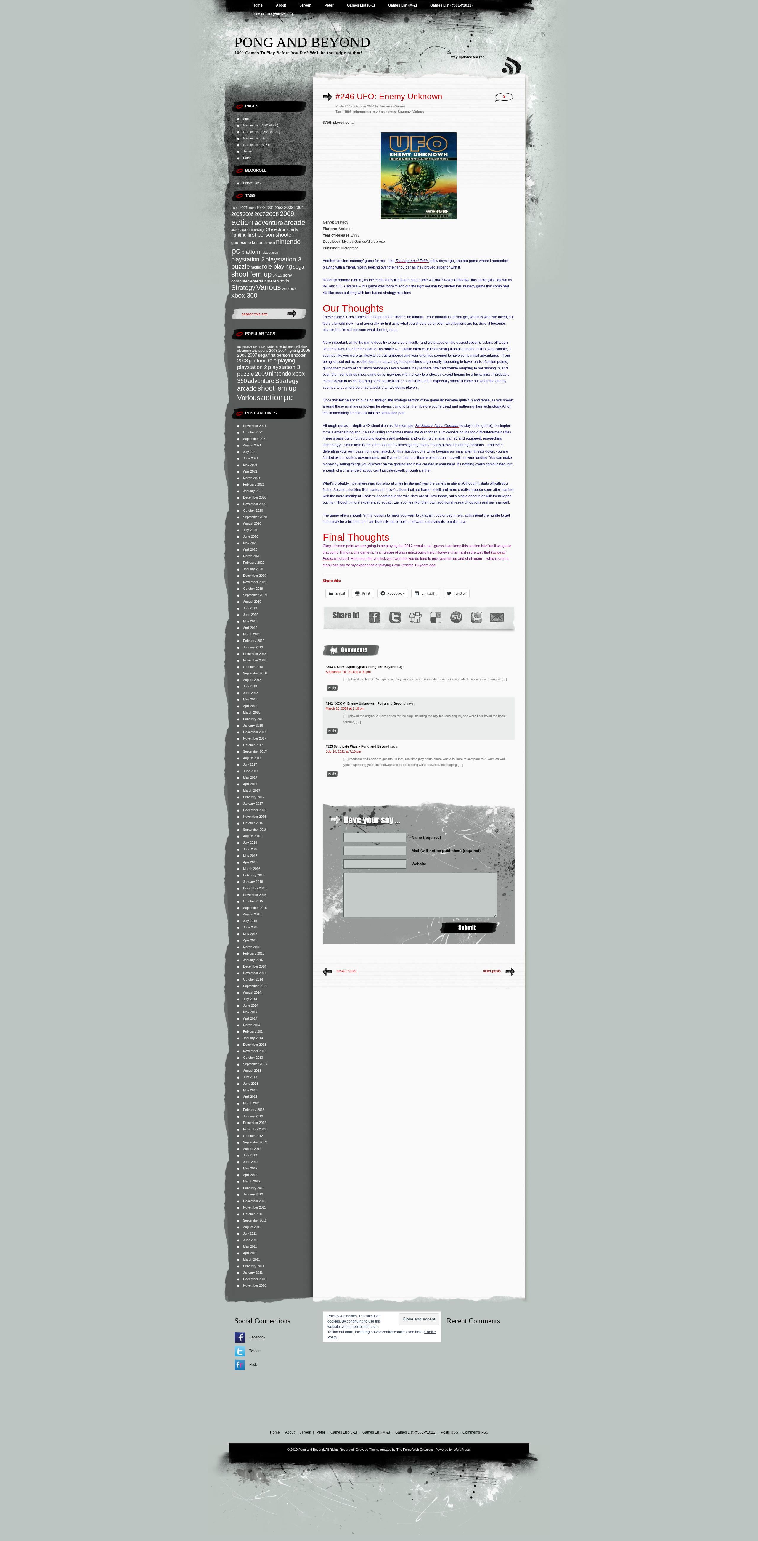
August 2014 (252, 992)
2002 (279, 208)
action (242, 222)
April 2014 (250, 1018)
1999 (260, 207)
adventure (269, 222)
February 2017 (253, 797)
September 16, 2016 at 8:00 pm (348, 672)
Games (399, 106)
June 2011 (250, 1240)
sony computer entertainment (274, 346)
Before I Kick (252, 183)
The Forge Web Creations (415, 1449)
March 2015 (251, 947)
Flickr (253, 1364)
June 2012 (250, 1162)
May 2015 (250, 934)
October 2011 (253, 1214)
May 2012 (250, 1168)
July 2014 (250, 999)
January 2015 (253, 960)
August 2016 (252, 836)
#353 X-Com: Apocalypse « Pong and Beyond (361, 667)
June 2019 (250, 614)
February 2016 (253, 875)
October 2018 (253, 667)
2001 (270, 207)
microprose (362, 111)
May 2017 (250, 777)
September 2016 (255, 829)
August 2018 (252, 680)
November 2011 (254, 1207)
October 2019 (253, 588)
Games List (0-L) (361, 5)
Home (258, 5)
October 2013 (253, 1057)
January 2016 (253, 881)
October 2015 (253, 901)
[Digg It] (415, 617)
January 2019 (253, 647)
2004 (299, 207)
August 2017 (252, 758)
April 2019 (250, 627)
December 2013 (254, 1044)
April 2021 (250, 471)
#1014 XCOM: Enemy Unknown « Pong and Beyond (366, 703)
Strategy (243, 287)
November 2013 (254, 1051)
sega (298, 267)
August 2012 (252, 1148)
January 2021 (253, 491)
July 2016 (250, 842)
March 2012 (251, 1181)
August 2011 (252, 1227)
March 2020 (251, 556)
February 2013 (253, 1109)
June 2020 (250, 536)
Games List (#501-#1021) (451, 5)
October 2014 (253, 979)
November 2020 (254, 504)
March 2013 (251, 1103)
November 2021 (254, 426)
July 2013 (250, 1077)
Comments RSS (475, 1432)
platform (251, 252)
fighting (239, 234)
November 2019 (254, 582)
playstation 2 (247, 259)
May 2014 (250, 1012)
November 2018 (254, 660)
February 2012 (253, 1188)
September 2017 (255, 751)
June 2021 (250, 458)
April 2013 (250, 1096)
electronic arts (284, 229)
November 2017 (254, 738)
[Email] (497, 617)
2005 (236, 214)
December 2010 (254, 1279)
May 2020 (250, 543)
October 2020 (253, 510)
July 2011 (250, 1233)
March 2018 (251, 712)
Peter (329, 5)
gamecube (241, 242)
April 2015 (250, 940)
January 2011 (253, 1272)
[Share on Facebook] (374, 617)
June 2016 (250, 849)
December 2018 (254, 653)
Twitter (254, 1351)
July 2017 (250, 764)
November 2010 (254, 1285)
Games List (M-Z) (402, 5)
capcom (245, 229)
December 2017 (254, 732)
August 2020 (252, 523)
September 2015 (255, 908)
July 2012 (250, 1155)
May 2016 (250, 855)
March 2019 (251, 634)
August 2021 (252, 445)
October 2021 (253, 432)
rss (482, 57)
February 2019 (253, 640)
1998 (252, 208)
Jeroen (305, 5)
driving (259, 230)
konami (259, 242)
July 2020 (250, 530)
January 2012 (253, 1194)
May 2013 (250, 1090)
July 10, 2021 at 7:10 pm (343, 751)
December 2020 (254, 497)
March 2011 (251, 1259)
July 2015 (250, 921)
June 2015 (250, 927)
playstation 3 (283, 259)
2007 (259, 214)
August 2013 (252, 1070)
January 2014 (253, 1038)
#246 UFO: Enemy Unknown (388, 96)
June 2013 (250, 1083)
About (281, 5)
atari (234, 230)
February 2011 (253, 1266)
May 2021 (250, 465)
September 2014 (255, 986)
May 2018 (250, 699)
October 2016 (253, 823)
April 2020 (250, 549)
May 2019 (250, 621)
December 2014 (254, 966)
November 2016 (254, 816)
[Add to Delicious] (435, 617)
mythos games (384, 111)
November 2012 (254, 1129)
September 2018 (255, 673)
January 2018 (253, 725)
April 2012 (250, 1175)
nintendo (288, 241)
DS (267, 229)
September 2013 (255, 1064)
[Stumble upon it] (456, 617)
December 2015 (254, 888)
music (270, 243)
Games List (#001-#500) (273, 14)
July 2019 (250, 608)
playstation (270, 252)
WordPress (462, 1449)
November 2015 (254, 894)
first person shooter (270, 235)
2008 (272, 214)
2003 (288, 207)
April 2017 (250, 784)
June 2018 (250, 693)
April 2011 (250, 1253)
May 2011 (250, 1246)
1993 (347, 111)
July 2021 (250, 452)
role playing (277, 266)
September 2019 (255, 595)
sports (283, 280)
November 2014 (254, 973)
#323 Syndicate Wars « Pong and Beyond (357, 746)
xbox (292, 288)
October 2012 (253, 1135)
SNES (277, 275)
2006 (248, 214)
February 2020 (253, 562)
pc (235, 251)
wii (284, 288)
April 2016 (250, 862)
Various (268, 287)
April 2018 (250, 706)
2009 (287, 213)
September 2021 (255, 439)
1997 (243, 208)
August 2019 (252, 601)
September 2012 (255, 1142)
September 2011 (254, 1220)
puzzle (240, 266)
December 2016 (254, 810)
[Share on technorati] (476, 617)
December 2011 (254, 1201)
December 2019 (254, 575)
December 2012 (254, 1122)
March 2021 (251, 478)
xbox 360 (244, 295)
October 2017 (253, 745)
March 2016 (251, 868)
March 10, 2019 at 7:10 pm (345, 708)
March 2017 (251, 790)
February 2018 (253, 719)
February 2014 (253, 1031)
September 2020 (255, 517)
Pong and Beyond (302, 42)
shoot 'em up (251, 274)
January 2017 (253, 803)
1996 (234, 208)
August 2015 (252, 914)
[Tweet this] (395, 617)
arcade (294, 222)
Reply (332, 688)
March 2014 (251, 1025)
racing (256, 267)
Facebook (257, 1337)
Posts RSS (449, 1432)
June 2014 (250, 1005)
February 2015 (253, 953)
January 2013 (253, 1116)
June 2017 (250, 771)
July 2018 (250, 686)
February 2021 (253, 484)
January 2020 (253, 569)
